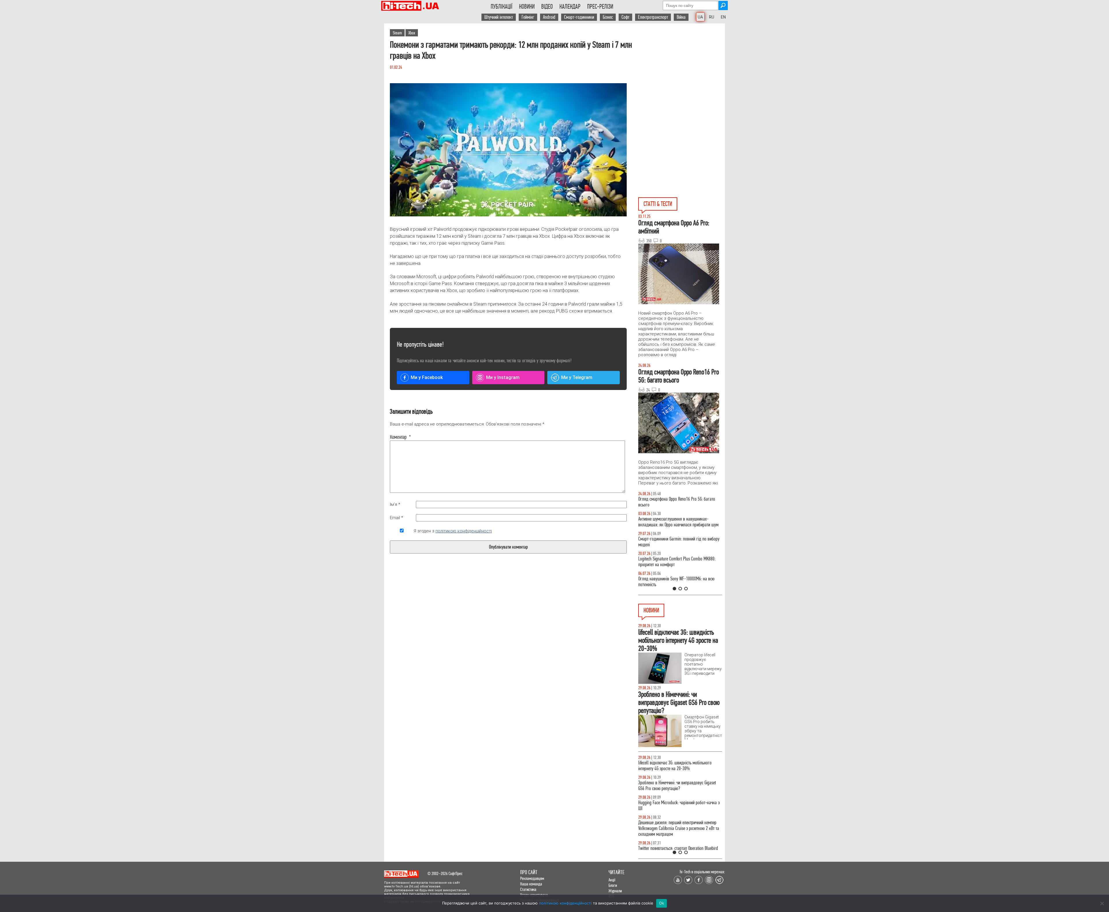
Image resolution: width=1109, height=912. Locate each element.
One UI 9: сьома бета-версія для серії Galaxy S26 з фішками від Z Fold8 (680, 786)
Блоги (613, 885)
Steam (397, 33)
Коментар (400, 437)
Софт (625, 17)
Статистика (528, 889)
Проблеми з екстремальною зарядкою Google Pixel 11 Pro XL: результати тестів (676, 766)
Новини (527, 6)
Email (396, 517)
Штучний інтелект (498, 17)
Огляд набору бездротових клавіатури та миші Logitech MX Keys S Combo (677, 502)
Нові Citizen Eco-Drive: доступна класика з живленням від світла (673, 805)
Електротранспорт (653, 17)
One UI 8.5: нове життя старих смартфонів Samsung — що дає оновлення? (673, 522)
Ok (661, 903)
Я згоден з (453, 531)
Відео (547, 6)
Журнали (615, 891)
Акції (612, 880)
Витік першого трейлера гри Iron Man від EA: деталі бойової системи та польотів (675, 845)
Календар (569, 6)
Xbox (411, 33)
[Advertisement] (681, 75)
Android (549, 17)
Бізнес (608, 17)
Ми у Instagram (503, 377)
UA (700, 17)
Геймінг (528, 17)
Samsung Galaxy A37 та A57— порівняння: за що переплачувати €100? (679, 582)
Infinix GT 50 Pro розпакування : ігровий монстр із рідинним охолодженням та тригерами (680, 562)
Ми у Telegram (576, 377)
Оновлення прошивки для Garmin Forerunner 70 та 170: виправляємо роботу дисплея (678, 825)
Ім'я (395, 504)
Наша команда (531, 884)
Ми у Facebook (427, 377)
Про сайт (528, 872)
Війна (681, 17)
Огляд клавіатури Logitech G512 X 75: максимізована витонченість (669, 542)
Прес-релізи (600, 6)
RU (711, 17)
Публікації (501, 6)
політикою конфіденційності (464, 531)
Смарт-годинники (579, 17)
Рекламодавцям (532, 878)
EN (723, 17)
